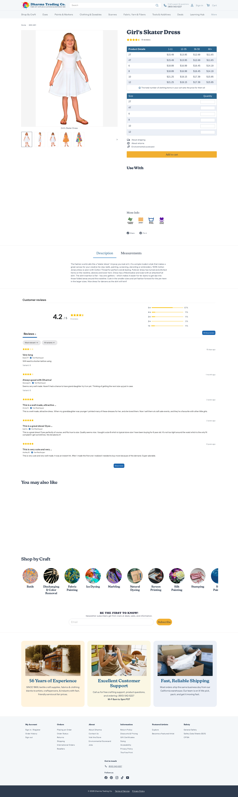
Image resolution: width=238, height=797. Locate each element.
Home (23, 25)
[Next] (115, 139)
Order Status (62, 733)
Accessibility (125, 745)
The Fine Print (126, 752)
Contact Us (94, 733)
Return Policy (126, 730)
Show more (119, 466)
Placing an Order (64, 730)
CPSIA (186, 737)
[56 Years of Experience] (52, 660)
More (214, 14)
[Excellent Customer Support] (119, 660)
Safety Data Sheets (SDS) (195, 733)
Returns (60, 737)
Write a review (208, 333)
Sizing (123, 741)
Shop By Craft (28, 14)
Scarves (112, 14)
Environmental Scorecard (100, 741)
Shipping (61, 741)
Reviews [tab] (30, 333)
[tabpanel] (119, 405)
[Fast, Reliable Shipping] (185, 660)
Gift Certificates (127, 737)
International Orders (66, 745)
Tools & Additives (161, 14)
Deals (180, 14)
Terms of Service (122, 791)
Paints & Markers (64, 14)
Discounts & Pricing (129, 733)
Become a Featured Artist (163, 733)
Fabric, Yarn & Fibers (135, 14)
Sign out (29, 737)
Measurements (131, 253)
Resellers (61, 749)
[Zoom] (69, 78)
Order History (31, 733)
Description (104, 253)
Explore (155, 730)
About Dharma (95, 730)
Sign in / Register (32, 730)
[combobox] (115, 5)
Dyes (45, 14)
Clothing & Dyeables (91, 14)
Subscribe (164, 622)
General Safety (190, 730)
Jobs (91, 745)
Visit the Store (95, 737)
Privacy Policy (126, 749)
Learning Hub (197, 14)
